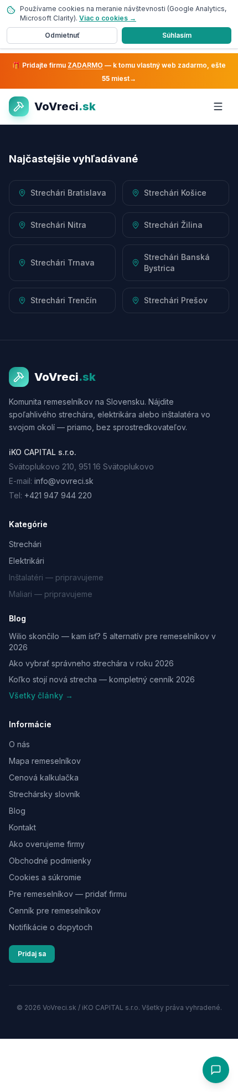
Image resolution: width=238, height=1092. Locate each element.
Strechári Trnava (62, 262)
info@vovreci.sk (64, 481)
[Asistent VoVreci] (216, 1070)
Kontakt (22, 827)
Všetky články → (41, 695)
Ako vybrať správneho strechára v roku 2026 (91, 663)
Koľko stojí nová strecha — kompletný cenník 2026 (102, 679)
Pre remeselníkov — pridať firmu (68, 894)
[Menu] (218, 106)
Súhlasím (177, 35)
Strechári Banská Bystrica (177, 262)
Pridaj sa (32, 954)
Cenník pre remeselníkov (55, 910)
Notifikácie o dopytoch (50, 927)
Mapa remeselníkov (45, 761)
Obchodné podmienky (50, 860)
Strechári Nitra (58, 224)
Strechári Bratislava (68, 192)
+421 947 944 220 (58, 495)
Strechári (25, 544)
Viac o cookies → (107, 18)
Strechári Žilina (173, 224)
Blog (17, 810)
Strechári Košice (175, 192)
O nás (19, 744)
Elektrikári (26, 560)
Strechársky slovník (44, 794)
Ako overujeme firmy (47, 844)
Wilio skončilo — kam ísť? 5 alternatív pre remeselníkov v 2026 (112, 641)
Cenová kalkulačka (44, 777)
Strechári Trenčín (63, 300)
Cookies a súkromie (45, 877)
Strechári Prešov (176, 300)
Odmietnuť (62, 35)
